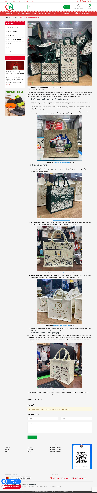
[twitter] (78, 1)
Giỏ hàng (30, 453)
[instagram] (88, 1)
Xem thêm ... (11, 51)
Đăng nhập (76, 8)
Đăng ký (81, 8)
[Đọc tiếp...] (8, 84)
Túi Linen (34, 13)
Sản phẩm (7, 451)
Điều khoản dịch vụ (54, 453)
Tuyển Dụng (67, 13)
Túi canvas (40, 13)
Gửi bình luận (32, 437)
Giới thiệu (17, 13)
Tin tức (54, 13)
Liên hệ (60, 13)
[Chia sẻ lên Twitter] (38, 399)
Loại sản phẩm (25, 13)
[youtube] (83, 1)
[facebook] (80, 1)
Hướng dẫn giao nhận (55, 451)
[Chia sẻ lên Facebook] (35, 399)
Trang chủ (10, 13)
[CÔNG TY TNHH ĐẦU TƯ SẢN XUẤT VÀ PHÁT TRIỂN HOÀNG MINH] (15, 6)
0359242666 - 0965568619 (61, 478)
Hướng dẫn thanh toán (55, 449)
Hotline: (85, 13)
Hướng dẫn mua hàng (55, 447)
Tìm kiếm (30, 447)
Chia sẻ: (30, 399)
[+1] (41, 399)
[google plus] (85, 1)
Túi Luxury (47, 13)
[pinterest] (90, 1)
